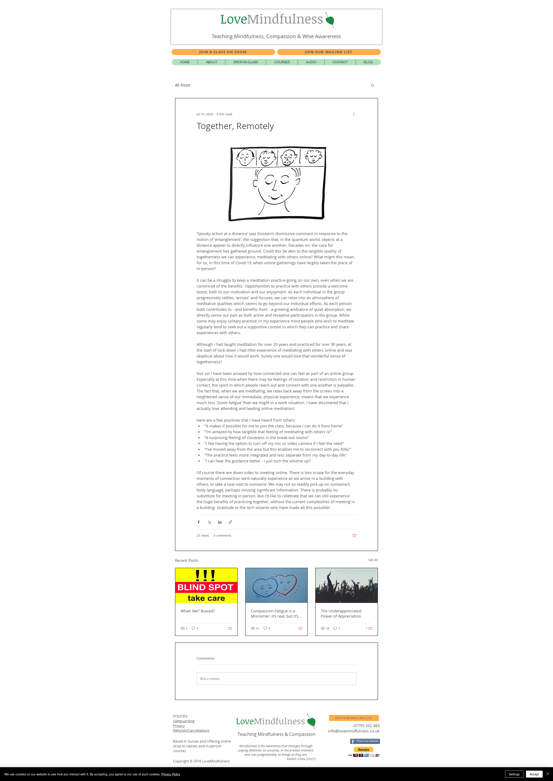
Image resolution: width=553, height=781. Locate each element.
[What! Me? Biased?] (206, 585)
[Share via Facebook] (199, 522)
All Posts (183, 85)
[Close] (547, 774)
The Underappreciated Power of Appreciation (341, 613)
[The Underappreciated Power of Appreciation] (347, 585)
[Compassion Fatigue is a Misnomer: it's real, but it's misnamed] (277, 585)
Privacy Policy (170, 774)
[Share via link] (230, 522)
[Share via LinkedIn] (220, 522)
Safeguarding (184, 721)
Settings (514, 774)
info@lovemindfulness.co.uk (354, 731)
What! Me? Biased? (198, 610)
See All (373, 560)
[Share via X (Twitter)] (209, 522)
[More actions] (353, 114)
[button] (329, 52)
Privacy (179, 725)
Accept (534, 774)
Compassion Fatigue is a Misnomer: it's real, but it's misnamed (275, 613)
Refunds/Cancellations (191, 730)
